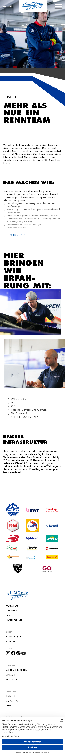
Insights (11, 696)
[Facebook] (13, 652)
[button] (58, 6)
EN (10, 6)
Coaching (12, 700)
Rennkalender (13, 636)
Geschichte (12, 615)
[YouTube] (24, 653)
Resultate (11, 641)
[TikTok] (18, 652)
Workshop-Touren (16, 670)
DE (4, 6)
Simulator (11, 679)
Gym (8, 705)
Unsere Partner (14, 620)
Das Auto (11, 610)
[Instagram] (8, 652)
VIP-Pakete (11, 675)
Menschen (12, 605)
